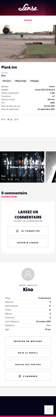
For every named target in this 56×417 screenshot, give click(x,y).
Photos (28, 20)
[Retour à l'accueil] (28, 7)
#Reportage (20, 81)
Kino (3, 75)
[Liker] (50, 30)
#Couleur (7, 81)
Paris (48, 325)
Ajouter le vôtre (9, 197)
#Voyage (34, 81)
